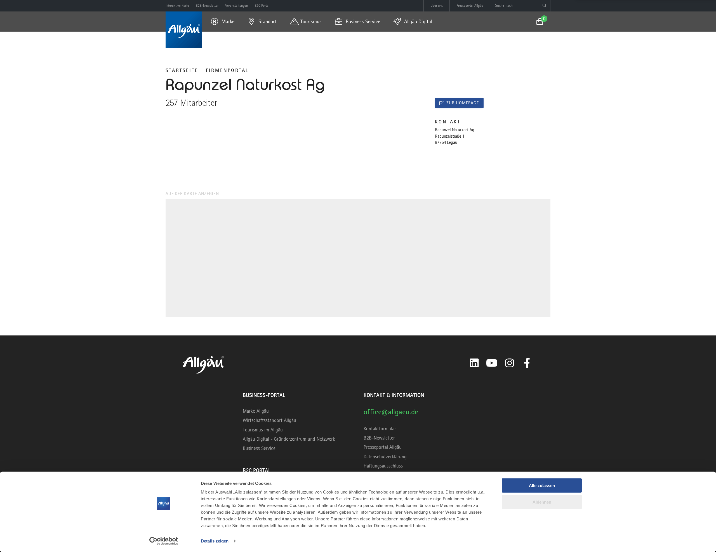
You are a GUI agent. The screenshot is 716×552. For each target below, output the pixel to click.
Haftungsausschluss (383, 466)
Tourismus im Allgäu (263, 430)
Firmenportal (227, 70)
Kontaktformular (380, 428)
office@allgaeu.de (391, 411)
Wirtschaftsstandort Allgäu (269, 420)
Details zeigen (215, 541)
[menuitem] (222, 21)
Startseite (182, 70)
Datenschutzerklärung (385, 456)
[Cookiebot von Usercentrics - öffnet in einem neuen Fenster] (163, 541)
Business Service (259, 448)
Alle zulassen (542, 485)
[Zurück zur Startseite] (184, 29)
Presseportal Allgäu (383, 447)
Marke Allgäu (256, 411)
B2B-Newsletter (379, 438)
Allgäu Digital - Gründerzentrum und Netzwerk (289, 439)
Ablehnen (542, 501)
